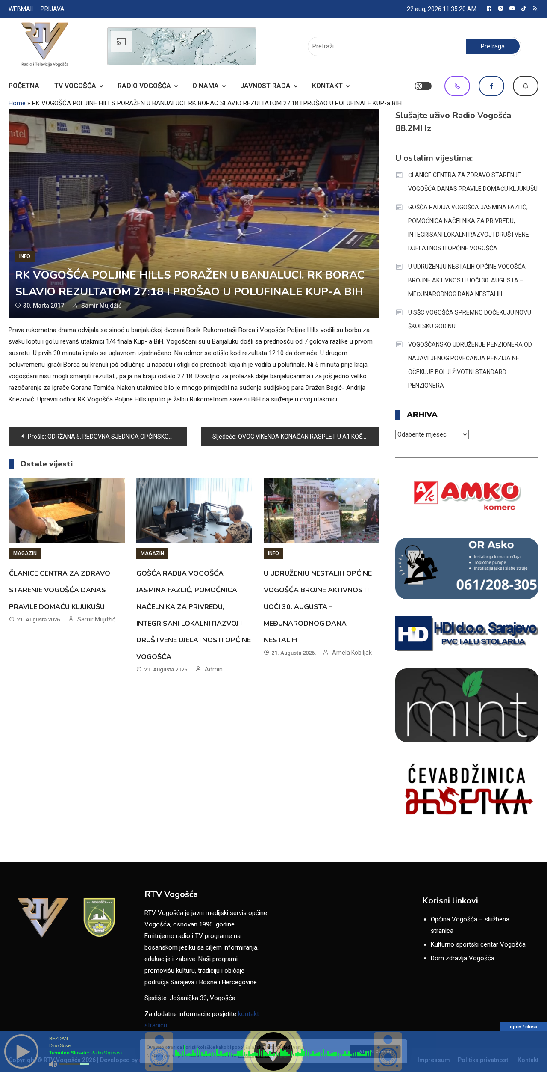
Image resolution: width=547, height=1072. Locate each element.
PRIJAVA (53, 9)
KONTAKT (327, 86)
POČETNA (24, 86)
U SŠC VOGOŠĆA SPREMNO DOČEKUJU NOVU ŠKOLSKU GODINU (469, 319)
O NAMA (205, 86)
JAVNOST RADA (265, 86)
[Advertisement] (181, 46)
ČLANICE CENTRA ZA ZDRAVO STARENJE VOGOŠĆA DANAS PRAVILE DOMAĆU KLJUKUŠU (59, 590)
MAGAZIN (25, 553)
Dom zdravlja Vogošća (462, 958)
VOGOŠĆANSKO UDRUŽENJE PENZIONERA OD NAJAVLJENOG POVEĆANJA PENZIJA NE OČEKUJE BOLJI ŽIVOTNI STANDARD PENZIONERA (470, 365)
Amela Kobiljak (352, 652)
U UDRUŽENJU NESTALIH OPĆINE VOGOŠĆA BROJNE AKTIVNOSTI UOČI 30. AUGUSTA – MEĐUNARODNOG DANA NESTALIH (318, 607)
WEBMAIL (22, 9)
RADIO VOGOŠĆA (144, 86)
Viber (457, 86)
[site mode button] (423, 86)
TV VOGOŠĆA (75, 86)
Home (17, 103)
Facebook (491, 86)
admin (214, 669)
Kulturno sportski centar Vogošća (478, 944)
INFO (24, 256)
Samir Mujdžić (101, 305)
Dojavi (525, 86)
